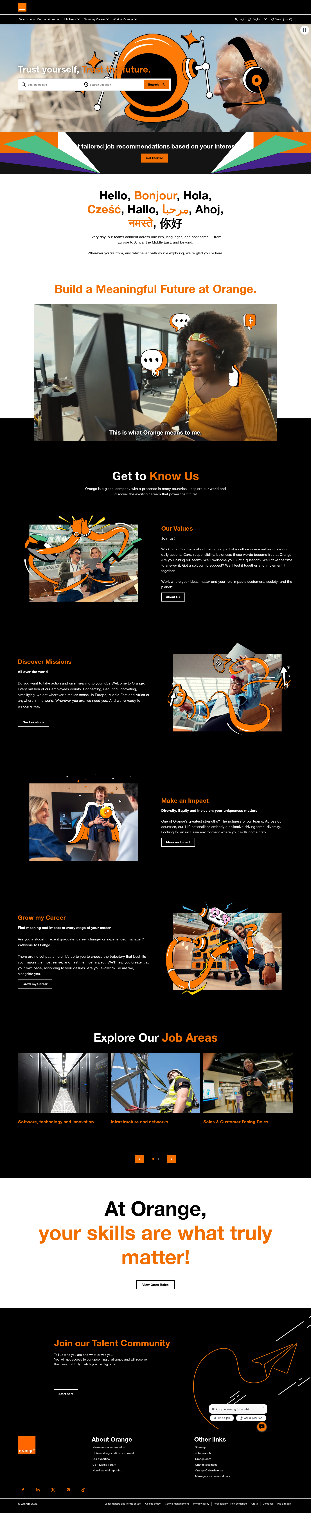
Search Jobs (27, 19)
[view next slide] (171, 1159)
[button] (239, 19)
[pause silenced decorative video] (304, 30)
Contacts (268, 1503)
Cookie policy (153, 1503)
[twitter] (53, 1489)
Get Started (154, 158)
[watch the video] (155, 373)
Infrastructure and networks (139, 1121)
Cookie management (177, 1503)
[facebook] (23, 1489)
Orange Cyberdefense (209, 1470)
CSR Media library (104, 1464)
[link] (66, 1393)
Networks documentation (109, 1447)
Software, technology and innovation (56, 1121)
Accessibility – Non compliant (230, 1503)
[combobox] (49, 84)
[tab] (153, 1159)
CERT (254, 1503)
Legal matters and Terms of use (123, 1503)
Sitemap (200, 1447)
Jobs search (203, 1453)
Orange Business (206, 1464)
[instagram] (68, 1489)
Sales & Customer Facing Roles (235, 1121)
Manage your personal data (212, 1476)
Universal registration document (113, 1453)
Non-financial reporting (107, 1470)
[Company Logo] (22, 7)
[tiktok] (83, 1489)
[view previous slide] (139, 1159)
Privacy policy (201, 1503)
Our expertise (101, 1459)
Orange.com (203, 1459)
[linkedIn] (38, 1489)
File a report (284, 1503)
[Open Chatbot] (262, 1426)
